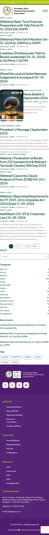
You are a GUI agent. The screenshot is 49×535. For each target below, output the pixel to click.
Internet (28, 357)
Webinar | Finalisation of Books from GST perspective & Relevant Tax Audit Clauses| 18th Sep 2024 (23, 161)
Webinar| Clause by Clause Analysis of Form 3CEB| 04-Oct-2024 (23, 179)
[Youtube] (26, 385)
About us (3, 269)
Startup (15, 362)
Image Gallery (5, 285)
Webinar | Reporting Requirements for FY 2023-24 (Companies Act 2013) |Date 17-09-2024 (24, 200)
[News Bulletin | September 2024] (11, 105)
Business (3, 275)
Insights (3, 288)
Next (34, 246)
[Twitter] (12, 385)
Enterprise (16, 357)
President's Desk (13, 126)
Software (3, 307)
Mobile (38, 357)
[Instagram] (19, 385)
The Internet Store (34, 530)
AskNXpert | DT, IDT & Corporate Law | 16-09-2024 (22, 215)
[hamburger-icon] (45, 11)
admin (12, 33)
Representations (6, 304)
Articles (3, 272)
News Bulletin (36, 90)
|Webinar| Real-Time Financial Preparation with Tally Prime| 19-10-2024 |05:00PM (22, 25)
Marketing (4, 295)
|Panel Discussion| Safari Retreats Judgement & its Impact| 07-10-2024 (23, 77)
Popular (5, 362)
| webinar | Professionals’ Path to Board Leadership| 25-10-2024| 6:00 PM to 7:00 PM (22, 56)
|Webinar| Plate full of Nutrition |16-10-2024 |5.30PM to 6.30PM (24, 41)
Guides (3, 282)
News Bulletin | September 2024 (35, 96)
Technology (4, 310)
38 (27, 246)
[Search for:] (24, 256)
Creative (5, 357)
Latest (9, 18)
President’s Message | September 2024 (24, 131)
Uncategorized (19, 154)
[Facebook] (5, 385)
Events (3, 18)
